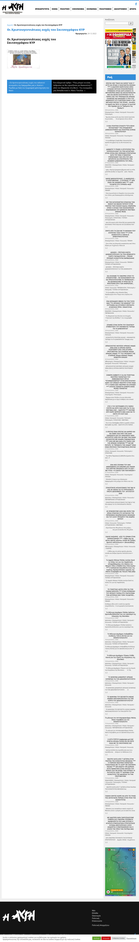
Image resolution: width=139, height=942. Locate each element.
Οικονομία (96, 916)
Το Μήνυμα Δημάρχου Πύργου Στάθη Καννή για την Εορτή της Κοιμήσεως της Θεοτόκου (120, 657)
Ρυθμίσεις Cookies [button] (119, 938)
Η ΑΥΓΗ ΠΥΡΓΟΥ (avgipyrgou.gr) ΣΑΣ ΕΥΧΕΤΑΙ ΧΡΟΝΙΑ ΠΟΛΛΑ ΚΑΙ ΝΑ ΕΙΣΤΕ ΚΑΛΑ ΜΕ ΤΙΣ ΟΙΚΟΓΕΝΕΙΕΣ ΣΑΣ (120, 741)
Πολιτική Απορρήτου (100, 925)
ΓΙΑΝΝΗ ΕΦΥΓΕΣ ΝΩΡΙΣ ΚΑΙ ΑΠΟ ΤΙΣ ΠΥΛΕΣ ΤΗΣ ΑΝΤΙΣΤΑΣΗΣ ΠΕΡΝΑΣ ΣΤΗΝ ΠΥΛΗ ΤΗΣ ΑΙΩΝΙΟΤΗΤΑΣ (120, 798)
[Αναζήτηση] (131, 23)
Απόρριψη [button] (106, 938)
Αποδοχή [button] (97, 938)
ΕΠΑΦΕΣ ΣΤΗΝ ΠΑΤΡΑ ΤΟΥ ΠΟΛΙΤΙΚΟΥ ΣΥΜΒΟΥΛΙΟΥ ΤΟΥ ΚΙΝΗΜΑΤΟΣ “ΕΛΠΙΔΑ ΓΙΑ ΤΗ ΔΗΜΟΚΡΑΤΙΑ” (120, 327)
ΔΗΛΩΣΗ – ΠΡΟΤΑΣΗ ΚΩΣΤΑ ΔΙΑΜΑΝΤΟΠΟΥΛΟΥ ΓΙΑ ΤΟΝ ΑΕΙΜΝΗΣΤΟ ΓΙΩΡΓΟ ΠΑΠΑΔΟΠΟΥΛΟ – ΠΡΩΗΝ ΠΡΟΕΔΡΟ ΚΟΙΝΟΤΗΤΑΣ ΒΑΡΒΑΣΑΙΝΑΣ (120, 255)
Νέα (93, 910)
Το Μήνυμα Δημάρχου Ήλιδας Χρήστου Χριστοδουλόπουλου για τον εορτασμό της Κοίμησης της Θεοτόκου (120, 614)
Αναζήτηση (109, 19)
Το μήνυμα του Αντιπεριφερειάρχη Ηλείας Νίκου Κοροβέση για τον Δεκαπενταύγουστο (120, 720)
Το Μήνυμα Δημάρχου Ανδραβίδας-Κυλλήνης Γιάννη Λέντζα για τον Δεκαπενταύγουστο (120, 636)
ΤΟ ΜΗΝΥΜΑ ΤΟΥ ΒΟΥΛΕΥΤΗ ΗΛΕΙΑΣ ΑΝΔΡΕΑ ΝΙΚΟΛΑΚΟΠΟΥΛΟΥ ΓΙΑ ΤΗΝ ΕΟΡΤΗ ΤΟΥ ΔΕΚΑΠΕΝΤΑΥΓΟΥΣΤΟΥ (120, 699)
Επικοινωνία (97, 921)
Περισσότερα (131, 938)
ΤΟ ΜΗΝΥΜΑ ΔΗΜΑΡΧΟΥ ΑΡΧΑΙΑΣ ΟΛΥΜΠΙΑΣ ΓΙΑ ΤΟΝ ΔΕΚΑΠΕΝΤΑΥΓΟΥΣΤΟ (120, 678)
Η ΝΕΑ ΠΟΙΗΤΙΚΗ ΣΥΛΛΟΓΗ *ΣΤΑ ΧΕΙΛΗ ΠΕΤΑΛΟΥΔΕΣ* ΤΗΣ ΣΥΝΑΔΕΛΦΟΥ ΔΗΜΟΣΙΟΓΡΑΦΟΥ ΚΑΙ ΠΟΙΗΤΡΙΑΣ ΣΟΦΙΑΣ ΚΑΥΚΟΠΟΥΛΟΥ (120, 129)
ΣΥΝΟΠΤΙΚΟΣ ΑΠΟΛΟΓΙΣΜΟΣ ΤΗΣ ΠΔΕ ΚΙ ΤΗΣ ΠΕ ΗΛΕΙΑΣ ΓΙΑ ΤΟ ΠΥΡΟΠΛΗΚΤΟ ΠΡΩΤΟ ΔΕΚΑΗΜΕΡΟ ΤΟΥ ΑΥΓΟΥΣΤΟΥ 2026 (120, 490)
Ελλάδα (95, 913)
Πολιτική (95, 918)
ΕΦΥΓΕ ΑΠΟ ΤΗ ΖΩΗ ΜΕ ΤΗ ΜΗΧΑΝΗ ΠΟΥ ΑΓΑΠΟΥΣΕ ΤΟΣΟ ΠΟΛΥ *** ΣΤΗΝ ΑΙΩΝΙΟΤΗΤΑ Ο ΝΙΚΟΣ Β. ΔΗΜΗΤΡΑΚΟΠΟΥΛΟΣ (120, 234)
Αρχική (10, 25)
